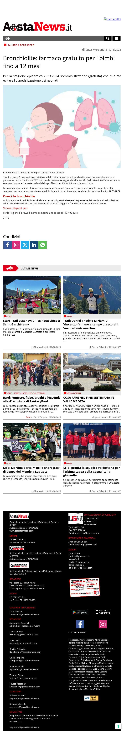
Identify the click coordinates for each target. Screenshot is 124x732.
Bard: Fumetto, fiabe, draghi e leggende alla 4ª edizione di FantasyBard (32, 399)
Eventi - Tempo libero (16, 393)
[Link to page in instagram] (16, 245)
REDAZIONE (15, 579)
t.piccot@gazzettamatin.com (23, 677)
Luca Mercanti (95, 49)
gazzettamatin (101, 417)
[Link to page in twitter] (25, 245)
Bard (28, 417)
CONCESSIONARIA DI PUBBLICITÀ (100, 514)
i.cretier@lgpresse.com (79, 562)
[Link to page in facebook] (7, 245)
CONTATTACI (16, 711)
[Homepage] (8, 38)
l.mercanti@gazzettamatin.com (24, 614)
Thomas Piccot (41, 347)
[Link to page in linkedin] (34, 245)
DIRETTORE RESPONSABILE (23, 607)
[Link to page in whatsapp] (42, 245)
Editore (13, 535)
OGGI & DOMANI (73, 393)
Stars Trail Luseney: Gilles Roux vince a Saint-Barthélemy (31, 322)
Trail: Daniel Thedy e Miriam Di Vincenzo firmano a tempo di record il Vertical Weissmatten (90, 324)
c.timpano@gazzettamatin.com (25, 660)
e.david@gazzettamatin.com (23, 643)
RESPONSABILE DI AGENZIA (81, 538)
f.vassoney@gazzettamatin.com (25, 686)
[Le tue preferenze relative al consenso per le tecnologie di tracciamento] (118, 726)
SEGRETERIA (15, 691)
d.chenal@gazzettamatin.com (24, 634)
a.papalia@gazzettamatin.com (24, 669)
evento (32, 393)
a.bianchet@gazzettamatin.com (25, 625)
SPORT (9, 316)
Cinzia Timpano (40, 417)
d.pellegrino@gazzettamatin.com (25, 651)
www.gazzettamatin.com (21, 530)
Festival (41, 393)
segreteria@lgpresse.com (87, 533)
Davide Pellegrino (100, 347)
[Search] (107, 38)
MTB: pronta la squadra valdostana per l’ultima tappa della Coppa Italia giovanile (91, 471)
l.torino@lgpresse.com (79, 556)
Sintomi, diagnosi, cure (15, 208)
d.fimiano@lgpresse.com (80, 567)
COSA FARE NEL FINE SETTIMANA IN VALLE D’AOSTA (88, 399)
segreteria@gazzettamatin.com (29, 588)
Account (72, 549)
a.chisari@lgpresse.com (86, 544)
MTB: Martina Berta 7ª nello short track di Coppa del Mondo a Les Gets (31, 469)
